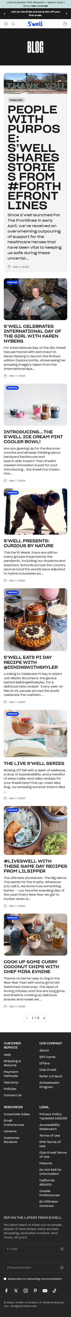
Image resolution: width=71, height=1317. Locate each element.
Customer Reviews (12, 1140)
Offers (44, 1063)
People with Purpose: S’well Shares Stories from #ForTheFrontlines (34, 157)
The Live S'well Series (34, 763)
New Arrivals (39, 6)
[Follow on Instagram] (25, 1290)
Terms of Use (49, 1135)
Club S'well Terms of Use (53, 1155)
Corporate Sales (17, 1114)
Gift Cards (47, 1057)
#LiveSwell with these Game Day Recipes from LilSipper (35, 866)
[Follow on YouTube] (45, 1290)
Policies (10, 1089)
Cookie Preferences (49, 1193)
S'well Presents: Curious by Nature (29, 543)
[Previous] (4, 13)
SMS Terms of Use (50, 1144)
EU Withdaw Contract (48, 1203)
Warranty (11, 1082)
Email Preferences (14, 1122)
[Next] (66, 13)
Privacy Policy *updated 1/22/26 (53, 1116)
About (44, 1050)
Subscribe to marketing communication (35, 1278)
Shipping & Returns (12, 1063)
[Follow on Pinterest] (35, 1290)
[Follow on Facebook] (6, 1290)
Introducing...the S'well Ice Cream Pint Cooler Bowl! (33, 436)
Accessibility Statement (49, 1127)
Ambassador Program (49, 1085)
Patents (45, 1163)
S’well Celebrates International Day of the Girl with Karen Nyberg (32, 334)
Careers (10, 1131)
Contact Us (13, 1095)
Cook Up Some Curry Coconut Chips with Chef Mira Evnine (31, 966)
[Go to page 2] (44, 1017)
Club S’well (47, 1070)
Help (7, 1055)
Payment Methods (11, 1074)
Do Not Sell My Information (50, 1172)
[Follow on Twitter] (16, 1290)
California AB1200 (47, 1182)
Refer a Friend (50, 1076)
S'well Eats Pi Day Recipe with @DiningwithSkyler (31, 662)
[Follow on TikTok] (54, 1290)
